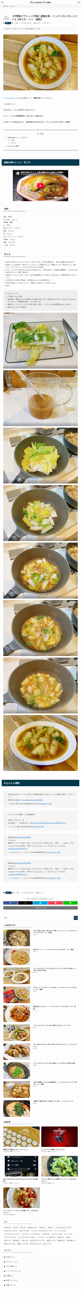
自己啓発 (71, 1240)
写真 (68, 1237)
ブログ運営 (11, 1266)
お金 (50, 1227)
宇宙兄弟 (16, 1240)
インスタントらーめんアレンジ (41, 1230)
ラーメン (68, 1234)
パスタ (24, 1234)
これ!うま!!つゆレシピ (63, 1227)
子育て (7, 1240)
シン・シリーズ (60, 1230)
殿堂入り (51, 1240)
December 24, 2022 (37, 826)
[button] (10, 903)
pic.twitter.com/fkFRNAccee (17, 849)
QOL (23, 1227)
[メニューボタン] (2, 2)
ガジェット (11, 1261)
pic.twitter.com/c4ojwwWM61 (33, 800)
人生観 (60, 1237)
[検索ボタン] (78, 2)
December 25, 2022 (45, 803)
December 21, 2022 (53, 852)
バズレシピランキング (11, 1234)
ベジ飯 (16, 23)
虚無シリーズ (37, 23)
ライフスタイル (13, 1271)
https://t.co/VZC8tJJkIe (38, 823)
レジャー (40, 1237)
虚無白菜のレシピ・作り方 (17, 137)
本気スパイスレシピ (37, 1240)
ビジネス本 (35, 1234)
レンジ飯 (51, 1237)
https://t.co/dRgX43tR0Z (22, 837)
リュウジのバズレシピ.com (12, 98)
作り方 (14, 143)
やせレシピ (24, 1230)
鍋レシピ (47, 1244)
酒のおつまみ (35, 1244)
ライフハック (56, 1234)
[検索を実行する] (76, 918)
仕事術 (9, 1276)
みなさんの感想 (13, 146)
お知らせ (10, 1257)
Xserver (42, 1227)
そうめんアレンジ (10, 1230)
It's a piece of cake (40, 2)
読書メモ (10, 1285)
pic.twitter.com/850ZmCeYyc (56, 823)
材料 (13, 140)
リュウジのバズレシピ (25, 23)
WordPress (32, 1227)
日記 (25, 1240)
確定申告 (61, 1240)
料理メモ (8, 23)
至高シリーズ (9, 1244)
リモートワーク (10, 1237)
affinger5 (7, 1227)
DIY (15, 1227)
